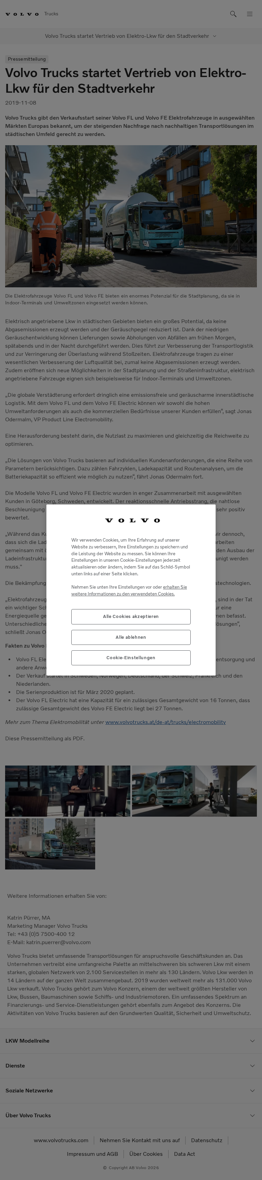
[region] (131, 590)
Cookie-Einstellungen (130, 657)
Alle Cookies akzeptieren (131, 616)
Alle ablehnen (131, 637)
